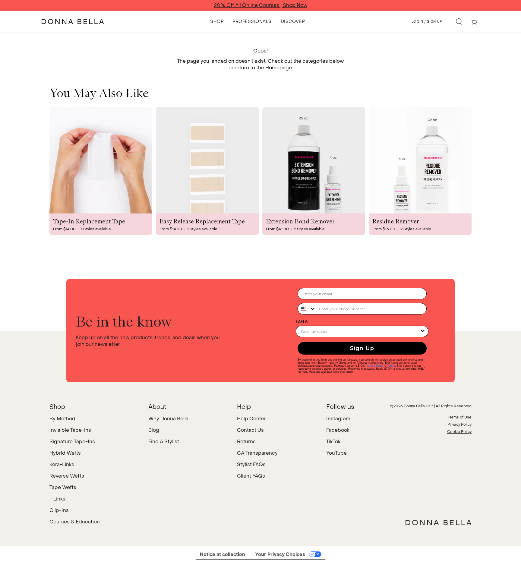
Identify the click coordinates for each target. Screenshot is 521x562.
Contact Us (250, 430)
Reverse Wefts (66, 476)
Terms (391, 365)
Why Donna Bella (168, 418)
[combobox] (307, 308)
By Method (62, 418)
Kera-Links (61, 464)
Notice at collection (222, 554)
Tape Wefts (62, 487)
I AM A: (302, 321)
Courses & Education (74, 522)
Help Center (251, 418)
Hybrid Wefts (65, 453)
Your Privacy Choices (280, 554)
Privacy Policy (375, 365)
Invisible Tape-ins (70, 430)
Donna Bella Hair (418, 406)
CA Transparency (257, 453)
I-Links (57, 499)
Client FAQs (251, 476)
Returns (246, 441)
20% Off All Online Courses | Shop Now (260, 5)
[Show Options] (423, 331)
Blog (153, 430)
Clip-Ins (59, 510)
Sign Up (362, 348)
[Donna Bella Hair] (439, 522)
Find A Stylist (163, 441)
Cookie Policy (459, 431)
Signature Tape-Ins (72, 441)
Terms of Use (460, 417)
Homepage (278, 68)
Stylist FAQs (251, 464)
